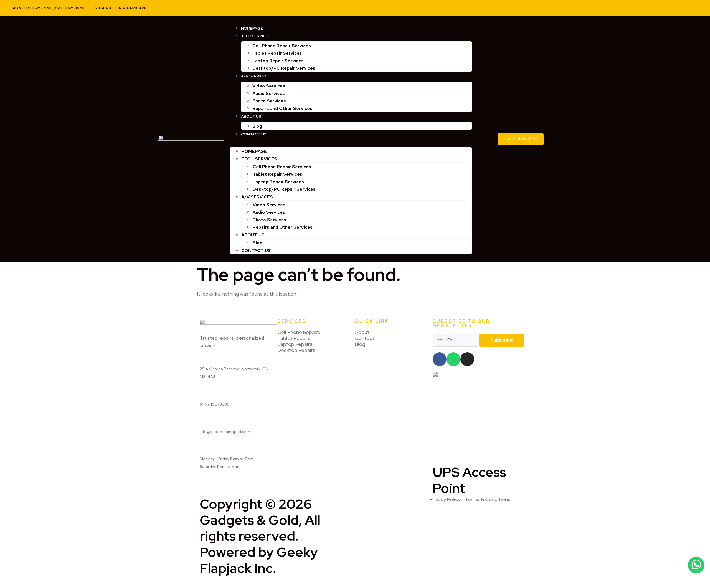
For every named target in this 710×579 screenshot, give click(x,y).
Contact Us (254, 134)
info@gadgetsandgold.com (225, 431)
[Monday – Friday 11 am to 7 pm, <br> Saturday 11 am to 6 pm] (202, 448)
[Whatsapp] (453, 359)
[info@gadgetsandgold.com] (202, 421)
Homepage (252, 28)
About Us (251, 116)
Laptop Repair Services (278, 61)
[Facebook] (675, 8)
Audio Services (268, 93)
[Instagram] (688, 8)
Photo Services (269, 101)
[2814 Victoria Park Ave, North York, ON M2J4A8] (202, 358)
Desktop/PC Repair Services (283, 68)
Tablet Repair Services (277, 53)
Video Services (268, 86)
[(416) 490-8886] (202, 394)
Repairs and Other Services (282, 108)
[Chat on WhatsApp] (696, 565)
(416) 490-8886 (214, 404)
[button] (351, 141)
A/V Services (254, 76)
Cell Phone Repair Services (281, 46)
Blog (257, 126)
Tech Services (255, 35)
